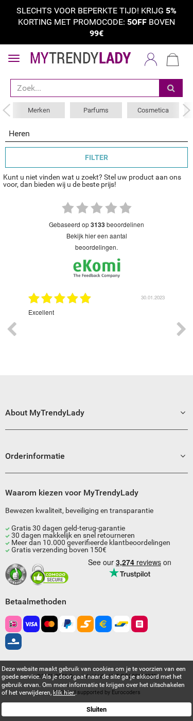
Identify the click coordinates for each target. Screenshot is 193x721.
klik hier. (64, 692)
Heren (19, 133)
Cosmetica (153, 110)
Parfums (96, 110)
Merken (39, 110)
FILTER (96, 157)
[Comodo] (51, 574)
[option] (96, 329)
